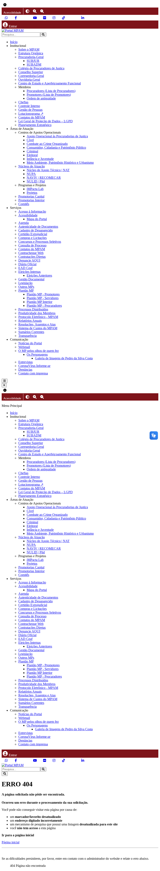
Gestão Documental (31, 279)
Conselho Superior (30, 72)
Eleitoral (32, 155)
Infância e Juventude (40, 159)
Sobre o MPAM (28, 49)
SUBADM (34, 64)
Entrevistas (25, 362)
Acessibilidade (28, 215)
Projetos (32, 192)
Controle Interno (29, 106)
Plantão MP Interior (39, 302)
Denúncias (25, 369)
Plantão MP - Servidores (43, 298)
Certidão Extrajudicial (32, 234)
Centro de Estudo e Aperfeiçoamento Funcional (49, 83)
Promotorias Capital (31, 196)
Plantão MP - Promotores (43, 294)
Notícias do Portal (30, 343)
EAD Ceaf (25, 268)
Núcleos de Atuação (31, 166)
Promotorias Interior (31, 200)
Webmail (24, 347)
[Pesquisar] (43, 34)
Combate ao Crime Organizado (47, 144)
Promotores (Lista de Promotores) (49, 94)
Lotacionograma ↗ (30, 113)
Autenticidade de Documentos (38, 226)
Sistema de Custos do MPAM (37, 328)
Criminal (32, 151)
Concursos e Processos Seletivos (39, 241)
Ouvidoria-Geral (29, 79)
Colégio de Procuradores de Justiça (41, 68)
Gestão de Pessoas (30, 109)
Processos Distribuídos (33, 309)
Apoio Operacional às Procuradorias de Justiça (57, 136)
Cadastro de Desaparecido (35, 230)
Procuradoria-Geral (31, 57)
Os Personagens (37, 354)
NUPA (31, 174)
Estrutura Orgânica (30, 53)
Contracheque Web (31, 253)
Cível (30, 140)
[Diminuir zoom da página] (42, 11)
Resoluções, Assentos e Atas (37, 324)
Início (14, 42)
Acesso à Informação (32, 211)
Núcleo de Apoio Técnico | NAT (48, 170)
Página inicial (10, 842)
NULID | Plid (36, 181)
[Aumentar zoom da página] (34, 11)
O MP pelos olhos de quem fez (38, 350)
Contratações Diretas (32, 256)
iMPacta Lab (35, 189)
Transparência (27, 335)
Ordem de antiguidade (41, 98)
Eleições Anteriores (39, 275)
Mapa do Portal (37, 219)
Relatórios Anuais (30, 320)
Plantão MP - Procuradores (44, 305)
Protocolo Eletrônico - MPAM (38, 317)
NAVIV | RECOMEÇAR (44, 177)
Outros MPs (26, 287)
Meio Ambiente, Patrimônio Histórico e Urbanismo (60, 162)
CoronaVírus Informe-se (34, 366)
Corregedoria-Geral (31, 76)
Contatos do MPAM (31, 117)
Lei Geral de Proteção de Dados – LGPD (45, 121)
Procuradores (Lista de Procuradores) (51, 91)
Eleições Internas (29, 271)
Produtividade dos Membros (36, 313)
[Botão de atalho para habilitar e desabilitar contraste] (27, 11)
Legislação (25, 283)
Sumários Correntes (31, 332)
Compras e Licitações (32, 238)
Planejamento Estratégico (34, 125)
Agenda (23, 223)
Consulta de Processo (32, 245)
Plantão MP (26, 290)
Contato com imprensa (33, 373)
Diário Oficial (27, 264)
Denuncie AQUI (29, 260)
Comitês (23, 204)
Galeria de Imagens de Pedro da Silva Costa (64, 358)
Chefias (23, 102)
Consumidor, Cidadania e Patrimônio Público (56, 147)
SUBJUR (33, 61)
